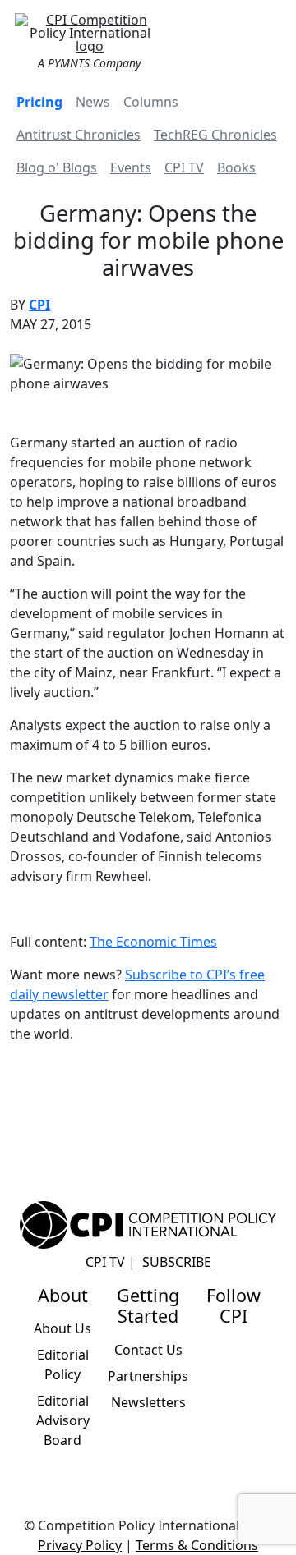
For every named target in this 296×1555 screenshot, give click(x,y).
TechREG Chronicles (215, 135)
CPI (39, 305)
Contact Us (148, 1350)
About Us (62, 1328)
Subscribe (176, 1262)
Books (236, 167)
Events (130, 167)
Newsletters (148, 1402)
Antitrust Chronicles (78, 135)
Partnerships (148, 1376)
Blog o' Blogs (56, 167)
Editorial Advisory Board (63, 1420)
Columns (150, 102)
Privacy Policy (80, 1545)
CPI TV (184, 167)
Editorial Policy (63, 1364)
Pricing (39, 102)
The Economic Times (153, 942)
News (93, 102)
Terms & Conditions (197, 1545)
